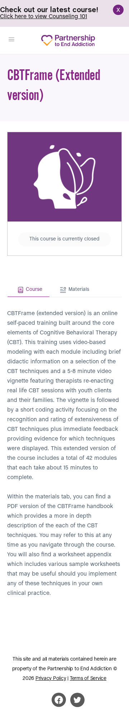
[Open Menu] (11, 40)
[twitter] (77, 700)
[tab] (28, 290)
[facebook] (59, 700)
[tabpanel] (64, 447)
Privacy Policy (50, 678)
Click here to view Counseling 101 (43, 16)
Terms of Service (88, 678)
